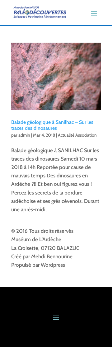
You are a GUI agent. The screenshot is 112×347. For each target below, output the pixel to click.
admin (24, 135)
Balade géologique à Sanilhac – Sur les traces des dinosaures (52, 125)
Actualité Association (77, 135)
